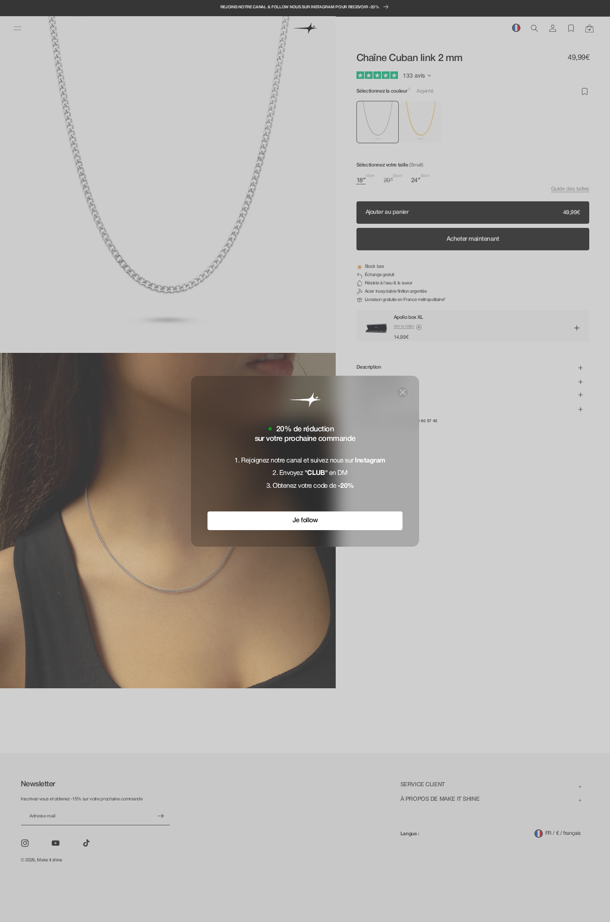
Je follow (305, 520)
